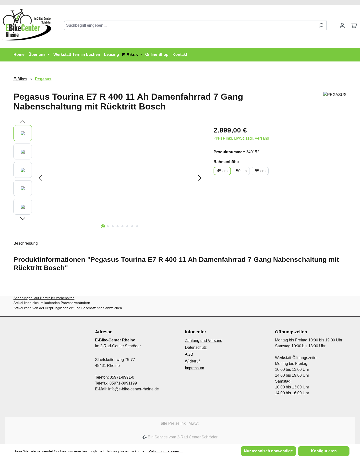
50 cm (241, 171)
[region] (109, 177)
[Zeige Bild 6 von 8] (127, 226)
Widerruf (192, 361)
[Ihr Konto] (342, 25)
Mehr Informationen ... (165, 451)
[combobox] (189, 25)
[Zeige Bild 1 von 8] (103, 226)
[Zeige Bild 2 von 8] (108, 226)
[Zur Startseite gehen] (27, 24)
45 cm (222, 171)
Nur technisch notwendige (268, 451)
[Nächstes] (200, 178)
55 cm (260, 171)
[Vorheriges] (40, 178)
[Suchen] (321, 25)
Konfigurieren (324, 451)
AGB (189, 354)
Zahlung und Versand (203, 340)
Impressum (194, 368)
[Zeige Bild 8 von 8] (137, 226)
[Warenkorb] (354, 25)
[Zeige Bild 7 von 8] (132, 226)
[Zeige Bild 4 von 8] (118, 226)
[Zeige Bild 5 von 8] (122, 226)
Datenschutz (196, 347)
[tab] (25, 243)
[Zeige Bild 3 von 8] (113, 226)
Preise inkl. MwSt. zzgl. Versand (241, 138)
